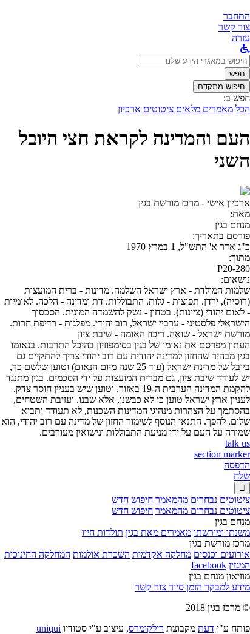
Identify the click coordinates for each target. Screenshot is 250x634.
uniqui (48, 628)
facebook (208, 565)
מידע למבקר (226, 587)
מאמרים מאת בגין (158, 532)
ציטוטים (158, 109)
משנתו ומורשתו (222, 532)
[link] (234, 27)
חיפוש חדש (132, 499)
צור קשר (150, 587)
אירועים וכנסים (222, 554)
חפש (237, 73)
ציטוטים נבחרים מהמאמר (202, 499)
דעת (206, 628)
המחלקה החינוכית (37, 554)
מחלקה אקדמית (161, 554)
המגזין (239, 565)
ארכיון (129, 109)
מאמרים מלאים (204, 109)
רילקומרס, (145, 628)
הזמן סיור (184, 587)
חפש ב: (236, 98)
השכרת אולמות (101, 554)
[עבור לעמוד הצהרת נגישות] (245, 49)
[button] (236, 16)
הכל (242, 109)
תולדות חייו (102, 532)
